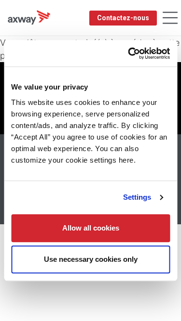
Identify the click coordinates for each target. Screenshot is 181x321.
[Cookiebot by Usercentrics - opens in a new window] (129, 53)
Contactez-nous (123, 18)
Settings (137, 197)
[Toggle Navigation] (170, 18)
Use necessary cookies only (91, 259)
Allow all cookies (90, 228)
